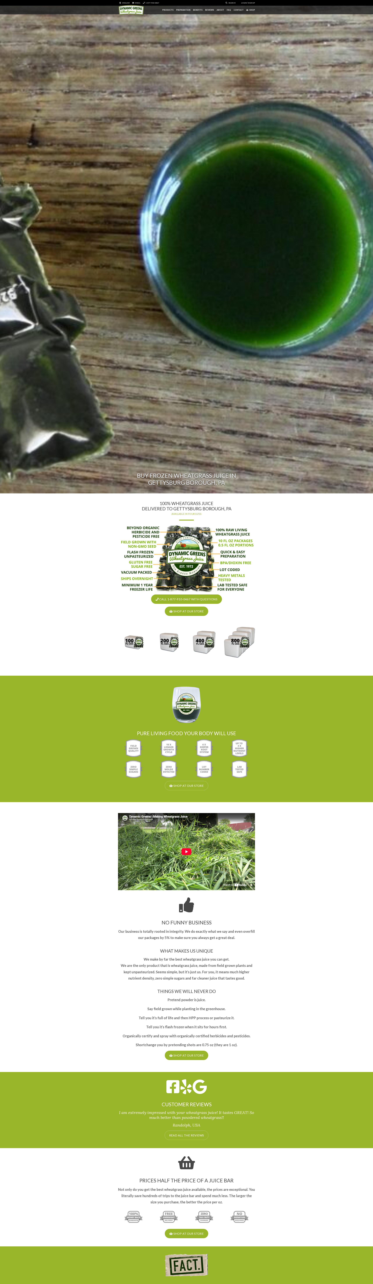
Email (137, 3)
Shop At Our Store (188, 611)
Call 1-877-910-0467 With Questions (188, 599)
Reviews (209, 10)
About (220, 10)
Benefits (198, 10)
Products (168, 10)
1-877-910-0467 (152, 3)
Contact (239, 10)
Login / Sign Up (248, 3)
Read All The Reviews (186, 1135)
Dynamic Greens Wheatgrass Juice (131, 10)
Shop (252, 10)
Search (232, 3)
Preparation (183, 10)
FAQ (229, 10)
